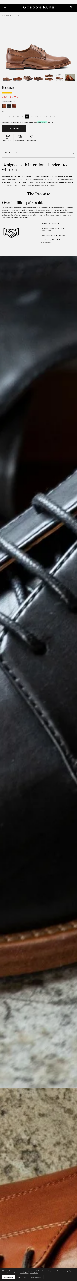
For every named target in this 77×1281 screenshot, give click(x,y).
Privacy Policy (34, 1273)
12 (50, 116)
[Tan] (14, 106)
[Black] (9, 106)
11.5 (45, 116)
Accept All (8, 1277)
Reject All (22, 1277)
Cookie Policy (24, 1273)
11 (41, 116)
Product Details (10, 152)
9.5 (27, 116)
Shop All (5, 15)
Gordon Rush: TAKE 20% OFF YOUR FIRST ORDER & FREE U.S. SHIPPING (38, 2)
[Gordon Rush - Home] (38, 8)
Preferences (36, 1277)
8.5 (18, 116)
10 (31, 116)
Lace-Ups (15, 15)
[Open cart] (72, 8)
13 (54, 116)
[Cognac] (4, 106)
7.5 (9, 116)
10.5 (36, 116)
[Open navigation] (5, 8)
